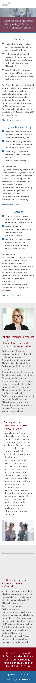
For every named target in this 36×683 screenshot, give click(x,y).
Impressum (11, 674)
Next (32, 20)
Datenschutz (24, 674)
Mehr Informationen (11, 120)
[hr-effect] (6, 4)
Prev (4, 20)
